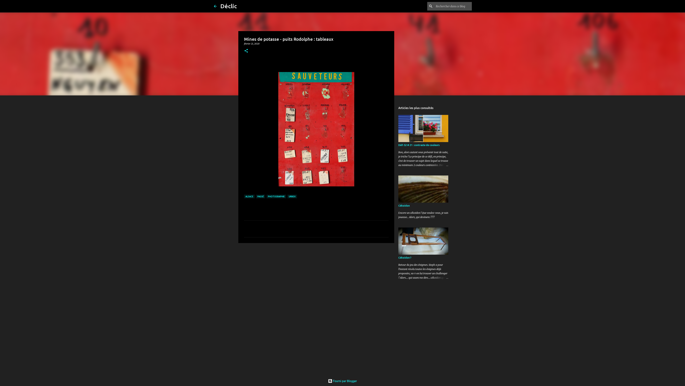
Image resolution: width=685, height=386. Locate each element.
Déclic (228, 6)
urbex (292, 196)
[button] (246, 51)
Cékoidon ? (404, 257)
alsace (249, 196)
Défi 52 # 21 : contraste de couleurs (419, 145)
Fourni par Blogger (344, 381)
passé (260, 196)
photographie (276, 196)
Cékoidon (404, 205)
